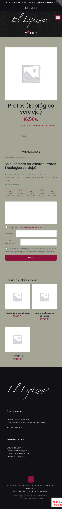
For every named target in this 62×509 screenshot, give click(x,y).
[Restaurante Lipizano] (31, 20)
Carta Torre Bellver (38, 125)
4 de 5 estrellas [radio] (41, 194)
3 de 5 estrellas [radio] (31, 194)
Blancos (24, 125)
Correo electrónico (11, 242)
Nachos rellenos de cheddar (44, 314)
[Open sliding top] (58, 3)
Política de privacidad (36, 495)
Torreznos (17, 355)
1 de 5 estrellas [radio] (10, 194)
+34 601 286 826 (15, 2)
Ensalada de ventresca (17, 313)
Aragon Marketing (40, 491)
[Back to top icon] (31, 479)
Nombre (10, 233)
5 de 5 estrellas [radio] (52, 194)
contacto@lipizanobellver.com (42, 2)
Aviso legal (18, 495)
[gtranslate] (31, 8)
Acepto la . (24, 227)
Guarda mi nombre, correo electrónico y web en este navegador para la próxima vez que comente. (30, 250)
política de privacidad (30, 227)
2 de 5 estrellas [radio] (20, 194)
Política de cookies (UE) (31, 498)
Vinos (51, 125)
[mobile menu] (57, 17)
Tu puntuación (13, 184)
